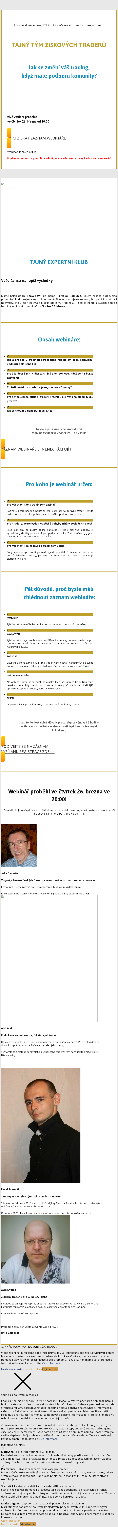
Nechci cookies (33, 1369)
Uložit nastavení (11, 1520)
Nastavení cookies (12, 1369)
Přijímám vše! (50, 1369)
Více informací (51, 1363)
